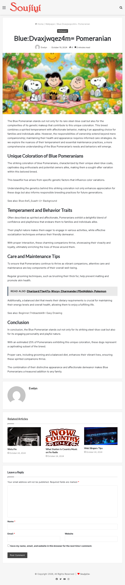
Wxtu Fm (12, 449)
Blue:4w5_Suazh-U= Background (38, 200)
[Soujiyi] (25, 7)
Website (69, 533)
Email (11, 533)
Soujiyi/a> (85, 574)
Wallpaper (50, 24)
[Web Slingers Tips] (101, 436)
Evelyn (33, 388)
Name (11, 521)
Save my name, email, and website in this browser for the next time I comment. (51, 546)
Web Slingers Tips (93, 448)
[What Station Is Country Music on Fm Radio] (62, 436)
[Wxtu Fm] (24, 436)
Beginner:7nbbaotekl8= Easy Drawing (40, 313)
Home (40, 24)
